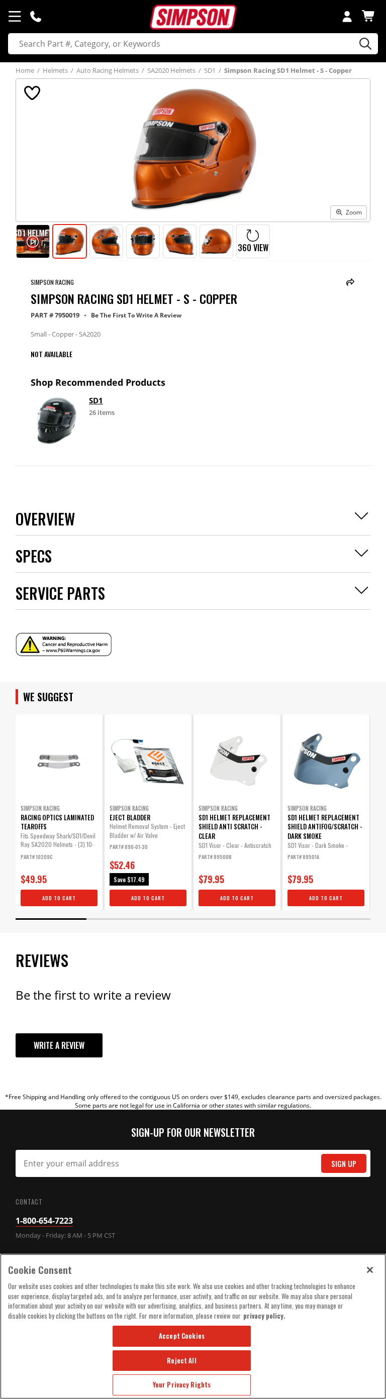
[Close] (370, 1270)
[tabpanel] (59, 812)
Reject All (181, 1360)
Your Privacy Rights (182, 1384)
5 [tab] (335, 919)
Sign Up (343, 1163)
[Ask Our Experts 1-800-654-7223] (36, 16)
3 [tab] (192, 919)
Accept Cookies (182, 1336)
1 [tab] (51, 919)
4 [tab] (264, 919)
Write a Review (59, 1045)
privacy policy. (264, 1316)
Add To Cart (59, 898)
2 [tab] (121, 919)
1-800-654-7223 (44, 1220)
